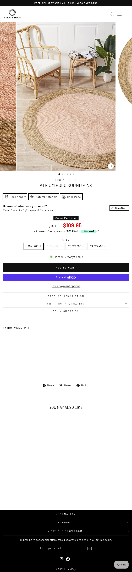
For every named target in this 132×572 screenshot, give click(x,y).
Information (65, 514)
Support (65, 522)
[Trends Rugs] (12, 14)
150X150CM (54, 246)
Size (66, 239)
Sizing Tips (120, 208)
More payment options (66, 286)
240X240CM (98, 246)
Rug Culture (66, 180)
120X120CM (33, 246)
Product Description (66, 296)
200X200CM (76, 246)
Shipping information (66, 303)
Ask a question (66, 311)
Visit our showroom (65, 531)
